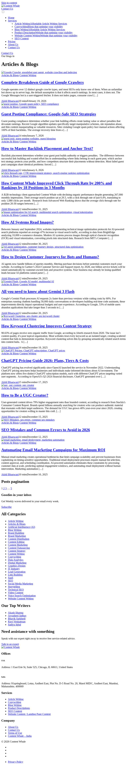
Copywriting (39, 26)
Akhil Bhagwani (10, 101)
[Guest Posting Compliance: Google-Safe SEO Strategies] (30, 104)
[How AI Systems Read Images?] (47, 212)
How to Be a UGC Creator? (24, 395)
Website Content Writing (46, 35)
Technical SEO (16, 589)
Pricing (11, 41)
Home (11, 17)
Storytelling (14, 586)
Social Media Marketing (20, 583)
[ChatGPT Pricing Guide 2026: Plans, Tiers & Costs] (33, 350)
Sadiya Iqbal (14, 624)
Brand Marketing (17, 536)
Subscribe (6, 507)
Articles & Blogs (10, 75)
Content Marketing (18, 544)
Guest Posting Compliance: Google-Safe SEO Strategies (48, 114)
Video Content (15, 592)
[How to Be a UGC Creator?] (17, 385)
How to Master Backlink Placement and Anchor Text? (47, 148)
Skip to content (9, 2)
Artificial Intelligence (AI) (21, 527)
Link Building (15, 574)
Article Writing (41, 23)
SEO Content (22, 38)
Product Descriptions (19, 708)
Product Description (44, 32)
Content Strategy (16, 550)
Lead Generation (16, 571)
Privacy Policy (15, 761)
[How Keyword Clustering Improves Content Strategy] (30, 316)
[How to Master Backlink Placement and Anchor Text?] (28, 138)
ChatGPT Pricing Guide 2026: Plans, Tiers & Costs (45, 360)
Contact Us (7, 8)
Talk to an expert (10, 644)
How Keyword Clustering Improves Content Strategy (46, 326)
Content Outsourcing (19, 547)
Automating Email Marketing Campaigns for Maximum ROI (53, 450)
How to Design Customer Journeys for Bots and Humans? (50, 257)
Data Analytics (15, 559)
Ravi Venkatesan (16, 621)
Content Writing (28, 75)
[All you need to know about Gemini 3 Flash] (27, 281)
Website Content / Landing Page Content (29, 714)
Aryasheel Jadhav (17, 615)
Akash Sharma (15, 612)
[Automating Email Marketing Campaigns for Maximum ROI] (32, 439)
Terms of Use (15, 733)
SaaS (10, 577)
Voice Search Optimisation (22, 595)
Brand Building (16, 533)
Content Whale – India (20, 736)
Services (12, 20)
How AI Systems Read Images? (27, 222)
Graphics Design (16, 565)
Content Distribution (18, 539)
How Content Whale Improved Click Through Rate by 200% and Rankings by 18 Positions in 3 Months (56, 185)
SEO (10, 580)
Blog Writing (40, 29)
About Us (13, 44)
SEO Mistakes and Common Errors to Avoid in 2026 (45, 430)
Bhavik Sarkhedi (16, 618)
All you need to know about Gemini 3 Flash (37, 291)
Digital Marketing (17, 562)
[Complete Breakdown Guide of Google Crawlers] (39, 72)
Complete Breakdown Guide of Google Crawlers (42, 82)
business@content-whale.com (17, 670)
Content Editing (16, 541)
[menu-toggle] (3, 12)
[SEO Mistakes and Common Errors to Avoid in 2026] (28, 419)
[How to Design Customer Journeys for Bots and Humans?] (42, 246)
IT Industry (14, 568)
